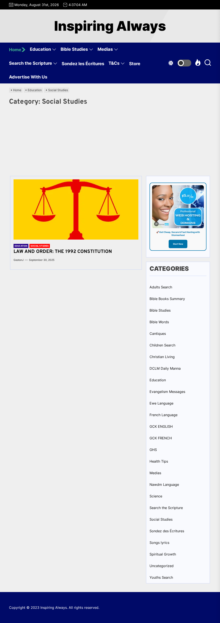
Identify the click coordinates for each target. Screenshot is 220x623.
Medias (105, 49)
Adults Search (161, 287)
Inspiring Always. (54, 607)
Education (40, 49)
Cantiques (158, 333)
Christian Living (162, 357)
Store (134, 63)
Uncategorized (162, 566)
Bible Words (159, 322)
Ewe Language (161, 403)
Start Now (178, 244)
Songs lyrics (159, 542)
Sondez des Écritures (167, 531)
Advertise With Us (28, 77)
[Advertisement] (110, 139)
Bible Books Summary (167, 299)
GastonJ (19, 260)
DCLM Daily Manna (165, 368)
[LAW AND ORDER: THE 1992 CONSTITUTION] (76, 209)
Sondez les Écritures (83, 63)
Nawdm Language (164, 484)
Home (15, 49)
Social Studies (40, 246)
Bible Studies (74, 49)
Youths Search (161, 577)
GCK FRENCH (161, 438)
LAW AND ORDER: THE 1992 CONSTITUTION (63, 252)
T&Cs (113, 63)
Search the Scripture (30, 63)
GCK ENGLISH (161, 426)
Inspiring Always (110, 26)
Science (156, 496)
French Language (163, 415)
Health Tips (159, 461)
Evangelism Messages (167, 391)
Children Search (162, 345)
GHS (153, 450)
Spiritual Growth (163, 554)
